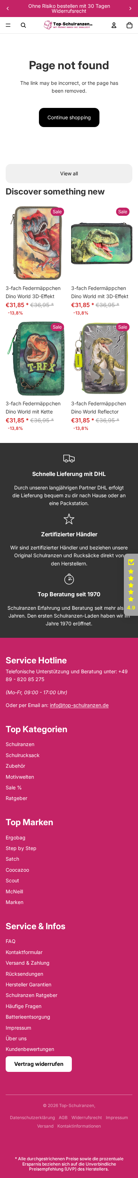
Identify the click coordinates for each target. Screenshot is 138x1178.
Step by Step (21, 848)
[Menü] (8, 25)
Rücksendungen (24, 974)
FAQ (11, 941)
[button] (131, 585)
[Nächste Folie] (130, 8)
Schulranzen (20, 744)
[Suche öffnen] (23, 25)
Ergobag (15, 837)
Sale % (14, 787)
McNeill (14, 891)
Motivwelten (20, 777)
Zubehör (15, 766)
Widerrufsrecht (86, 1117)
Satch (12, 859)
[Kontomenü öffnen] (114, 25)
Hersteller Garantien (28, 984)
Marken (14, 902)
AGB (63, 1117)
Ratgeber (16, 798)
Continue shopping (69, 117)
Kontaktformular (24, 952)
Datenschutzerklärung (32, 1117)
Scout (12, 880)
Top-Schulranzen (76, 1105)
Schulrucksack (23, 755)
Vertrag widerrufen (38, 1064)
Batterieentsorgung (28, 1017)
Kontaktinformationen (79, 1126)
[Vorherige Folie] (8, 8)
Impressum (18, 1028)
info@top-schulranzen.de (79, 705)
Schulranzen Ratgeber (31, 995)
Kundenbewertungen (30, 1049)
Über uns (16, 1038)
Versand (45, 1126)
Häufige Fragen (23, 1006)
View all (69, 173)
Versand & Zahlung (28, 963)
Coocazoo (17, 870)
